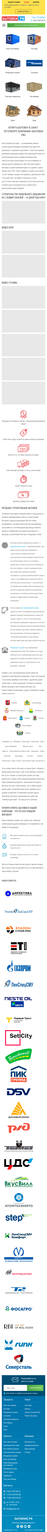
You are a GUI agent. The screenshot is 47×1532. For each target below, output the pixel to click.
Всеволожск (6, 760)
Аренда (27, 1408)
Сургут (42, 741)
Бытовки (34, 48)
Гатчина (30, 756)
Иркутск (5, 751)
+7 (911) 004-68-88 (13, 1494)
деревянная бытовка (18, 546)
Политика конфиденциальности (23, 1522)
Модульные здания (13, 72)
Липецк (28, 760)
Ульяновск (35, 751)
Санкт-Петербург (38, 17)
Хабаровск (17, 741)
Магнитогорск (28, 746)
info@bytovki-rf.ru (13, 1508)
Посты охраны (9, 1472)
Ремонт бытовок (31, 1415)
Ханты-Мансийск (11, 746)
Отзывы (27, 1452)
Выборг (40, 756)
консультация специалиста (26, 25)
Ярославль (19, 756)
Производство (30, 1442)
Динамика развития (32, 1445)
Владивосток (7, 741)
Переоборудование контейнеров (11, 1463)
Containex (34, 72)
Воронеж (7, 756)
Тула (23, 760)
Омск (40, 746)
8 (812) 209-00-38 (13, 1491)
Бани (34, 120)
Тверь (13, 760)
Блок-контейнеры (12, 48)
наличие (36, 2)
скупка (26, 2)
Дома (13, 120)
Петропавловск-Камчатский (20, 751)
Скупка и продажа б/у (32, 1412)
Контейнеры (34, 96)
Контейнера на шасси (11, 1449)
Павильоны (8, 1475)
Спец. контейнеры (10, 1479)
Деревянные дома (10, 1468)
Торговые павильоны (12, 96)
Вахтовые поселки (10, 1442)
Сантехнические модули (12, 1452)
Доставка (28, 1405)
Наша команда (30, 1449)
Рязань (18, 760)
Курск (33, 760)
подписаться (35, 1388)
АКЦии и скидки (14, 2)
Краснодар (26, 741)
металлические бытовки (30, 608)
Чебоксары (35, 741)
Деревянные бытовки (11, 1445)
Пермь (42, 751)
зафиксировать (23, 11)
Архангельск (40, 760)
